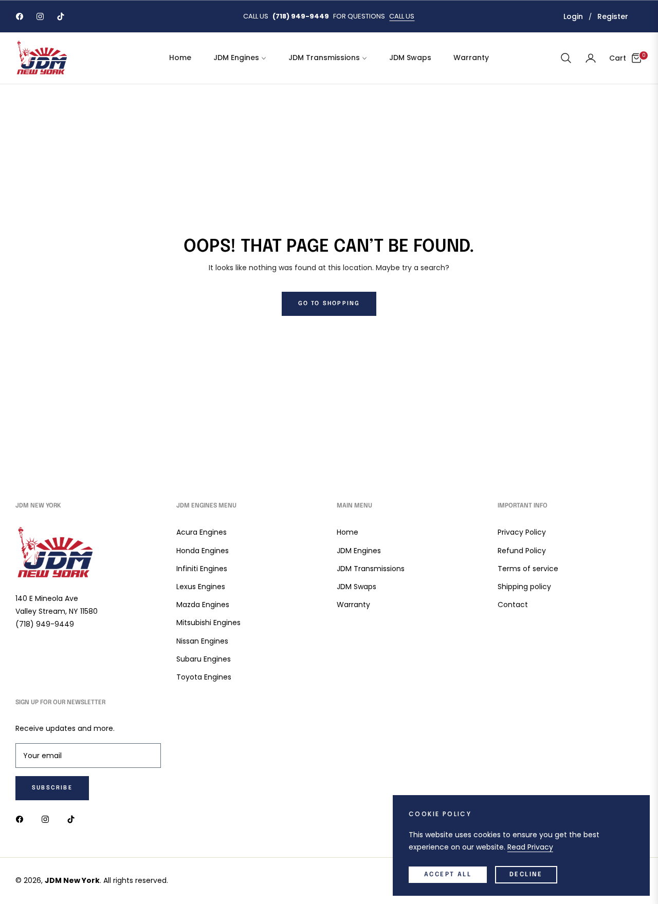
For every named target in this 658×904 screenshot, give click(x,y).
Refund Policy (522, 550)
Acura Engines (201, 532)
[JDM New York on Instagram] (47, 819)
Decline (526, 875)
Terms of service (528, 568)
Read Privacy (530, 847)
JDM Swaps (356, 586)
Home (347, 532)
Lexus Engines (200, 586)
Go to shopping (329, 303)
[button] (566, 58)
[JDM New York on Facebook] (22, 819)
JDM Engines (359, 550)
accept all (447, 875)
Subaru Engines (203, 659)
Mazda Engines (202, 604)
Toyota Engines (203, 677)
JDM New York (72, 880)
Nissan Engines (202, 641)
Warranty (353, 604)
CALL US (401, 16)
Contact (513, 604)
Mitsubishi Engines (208, 622)
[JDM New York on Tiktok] (73, 819)
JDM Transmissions (371, 568)
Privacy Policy (522, 532)
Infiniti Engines (201, 568)
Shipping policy (524, 586)
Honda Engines (202, 550)
